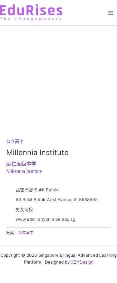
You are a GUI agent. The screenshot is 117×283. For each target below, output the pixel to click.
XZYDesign (82, 262)
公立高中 (15, 141)
